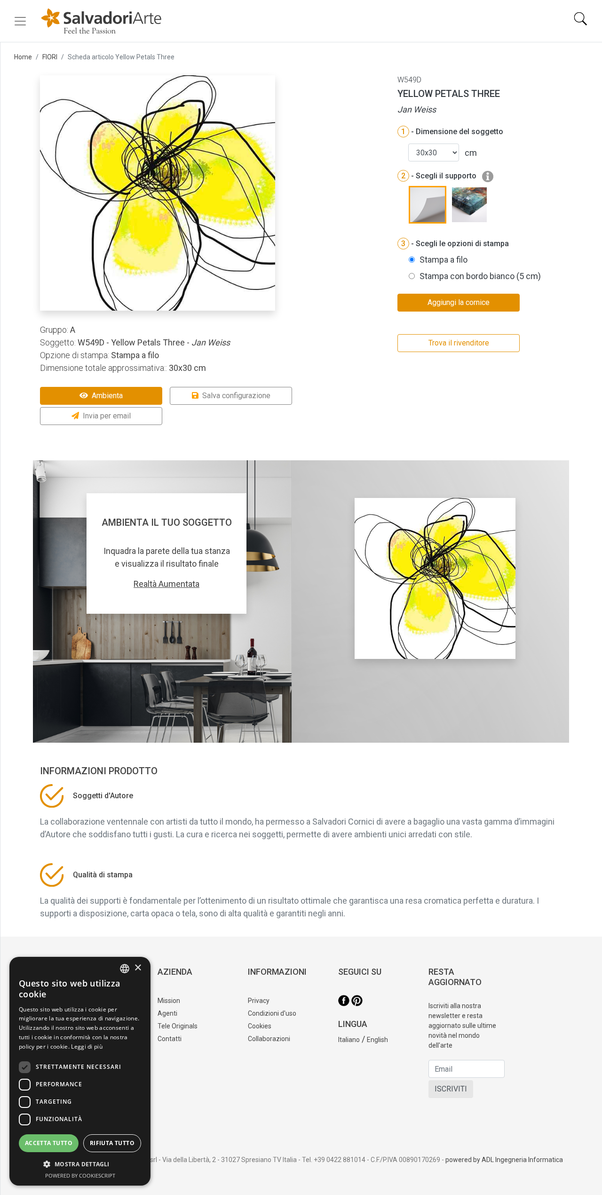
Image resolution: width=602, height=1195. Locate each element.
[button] (80, 1164)
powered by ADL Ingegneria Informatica (504, 1159)
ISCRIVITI (451, 1088)
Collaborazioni (269, 1039)
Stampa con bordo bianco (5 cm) (480, 276)
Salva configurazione (236, 395)
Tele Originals (178, 1026)
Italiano (349, 1039)
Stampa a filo (443, 260)
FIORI (49, 57)
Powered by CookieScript (80, 1175)
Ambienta (107, 395)
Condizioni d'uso (272, 1013)
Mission (169, 1000)
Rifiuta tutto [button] (112, 1143)
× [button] (137, 967)
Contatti (170, 1039)
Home (23, 57)
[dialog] (79, 1071)
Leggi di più (87, 1047)
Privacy (258, 1000)
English (377, 1039)
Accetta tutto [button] (48, 1143)
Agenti (167, 1013)
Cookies (259, 1026)
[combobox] (124, 968)
